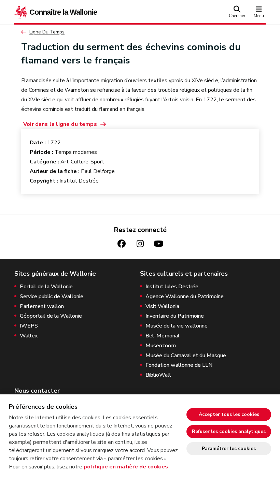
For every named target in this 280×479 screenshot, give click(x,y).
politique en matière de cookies (126, 466)
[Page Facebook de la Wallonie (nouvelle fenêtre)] (121, 244)
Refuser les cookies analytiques (229, 431)
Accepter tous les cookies (229, 414)
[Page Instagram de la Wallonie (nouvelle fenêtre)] (140, 244)
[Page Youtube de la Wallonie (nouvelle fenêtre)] (158, 244)
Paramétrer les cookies (229, 448)
